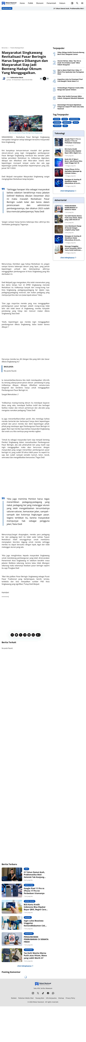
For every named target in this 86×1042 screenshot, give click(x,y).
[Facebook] (16, 635)
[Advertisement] (43, 28)
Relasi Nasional (38, 1002)
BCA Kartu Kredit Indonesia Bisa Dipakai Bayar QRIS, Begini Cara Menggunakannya (35, 907)
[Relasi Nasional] (43, 983)
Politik (30, 3)
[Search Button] (77, 3)
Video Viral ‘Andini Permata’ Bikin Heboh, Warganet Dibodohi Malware (70, 97)
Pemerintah (51, 3)
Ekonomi (39, 3)
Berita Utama (29, 885)
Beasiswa (28, 917)
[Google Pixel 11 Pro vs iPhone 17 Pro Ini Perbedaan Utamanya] (12, 890)
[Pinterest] (29, 635)
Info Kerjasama (51, 998)
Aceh (26, 869)
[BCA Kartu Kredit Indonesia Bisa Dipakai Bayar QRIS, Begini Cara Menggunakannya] (12, 907)
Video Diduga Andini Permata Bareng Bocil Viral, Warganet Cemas (70, 53)
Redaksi (14, 998)
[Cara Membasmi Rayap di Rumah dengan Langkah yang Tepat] (59, 229)
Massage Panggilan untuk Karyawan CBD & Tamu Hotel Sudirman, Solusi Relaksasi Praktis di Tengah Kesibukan (73, 248)
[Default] (44, 78)
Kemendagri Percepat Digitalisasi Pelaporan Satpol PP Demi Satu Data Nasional (70, 107)
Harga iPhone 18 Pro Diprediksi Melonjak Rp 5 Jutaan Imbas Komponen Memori (73, 171)
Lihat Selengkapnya (24, 966)
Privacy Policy (70, 998)
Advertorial (29, 933)
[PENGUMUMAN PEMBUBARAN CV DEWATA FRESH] (12, 939)
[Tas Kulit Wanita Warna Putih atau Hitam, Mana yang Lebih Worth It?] (12, 955)
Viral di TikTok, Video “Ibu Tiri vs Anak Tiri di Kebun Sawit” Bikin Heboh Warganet (69, 63)
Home (22, 3)
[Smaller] (41, 78)
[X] (20, 635)
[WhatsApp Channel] (53, 993)
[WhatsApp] (33, 635)
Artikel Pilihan (29, 901)
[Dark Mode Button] (72, 3)
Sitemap (61, 998)
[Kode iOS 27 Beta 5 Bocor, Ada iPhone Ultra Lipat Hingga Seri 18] (59, 162)
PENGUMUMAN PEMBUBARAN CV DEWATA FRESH (36, 939)
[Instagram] (33, 993)
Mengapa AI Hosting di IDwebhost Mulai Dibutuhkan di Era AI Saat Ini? (73, 181)
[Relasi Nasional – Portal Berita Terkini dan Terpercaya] (9, 3)
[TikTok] (43, 993)
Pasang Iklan (39, 998)
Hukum (62, 3)
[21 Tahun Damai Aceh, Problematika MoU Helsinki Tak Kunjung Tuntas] (12, 874)
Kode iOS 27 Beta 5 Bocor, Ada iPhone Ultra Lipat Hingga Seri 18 (73, 161)
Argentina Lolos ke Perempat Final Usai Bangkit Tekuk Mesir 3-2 (70, 80)
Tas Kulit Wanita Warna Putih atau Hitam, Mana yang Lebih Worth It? (35, 955)
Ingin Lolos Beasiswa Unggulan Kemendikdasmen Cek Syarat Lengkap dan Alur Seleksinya (35, 923)
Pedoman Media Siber (26, 998)
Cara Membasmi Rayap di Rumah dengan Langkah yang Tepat (73, 228)
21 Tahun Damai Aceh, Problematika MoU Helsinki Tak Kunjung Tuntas (34, 874)
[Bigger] (48, 78)
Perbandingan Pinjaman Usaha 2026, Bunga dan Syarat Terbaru (70, 89)
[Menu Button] (82, 3)
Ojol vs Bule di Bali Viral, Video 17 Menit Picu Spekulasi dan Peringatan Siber (70, 72)
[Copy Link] (12, 635)
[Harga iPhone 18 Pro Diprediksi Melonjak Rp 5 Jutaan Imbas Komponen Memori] (59, 172)
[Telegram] (25, 635)
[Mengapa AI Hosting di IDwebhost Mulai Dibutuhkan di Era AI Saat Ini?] (59, 183)
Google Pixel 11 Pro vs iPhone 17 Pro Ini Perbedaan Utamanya (34, 891)
